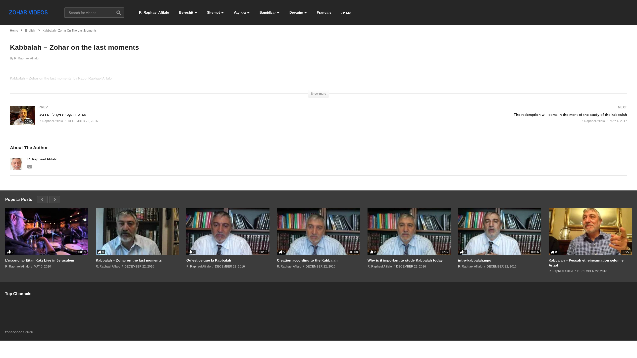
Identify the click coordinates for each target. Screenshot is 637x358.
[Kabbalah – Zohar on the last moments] (137, 231)
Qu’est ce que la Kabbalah (208, 260)
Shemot (213, 12)
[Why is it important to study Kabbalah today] (409, 231)
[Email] (29, 166)
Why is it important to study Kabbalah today (405, 260)
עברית (346, 12)
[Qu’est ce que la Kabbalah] (227, 231)
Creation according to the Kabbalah (307, 260)
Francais (324, 12)
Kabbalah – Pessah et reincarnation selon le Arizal (586, 262)
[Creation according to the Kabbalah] (318, 231)
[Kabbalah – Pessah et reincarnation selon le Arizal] (590, 231)
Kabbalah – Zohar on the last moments (129, 260)
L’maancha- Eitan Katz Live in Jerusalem (39, 260)
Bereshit (186, 12)
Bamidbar (268, 12)
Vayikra (240, 12)
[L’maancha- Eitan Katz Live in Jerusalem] (46, 231)
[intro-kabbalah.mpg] (499, 231)
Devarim (296, 12)
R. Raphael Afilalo (154, 12)
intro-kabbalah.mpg (474, 260)
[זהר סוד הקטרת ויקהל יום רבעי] (162, 120)
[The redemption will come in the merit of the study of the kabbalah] (475, 119)
